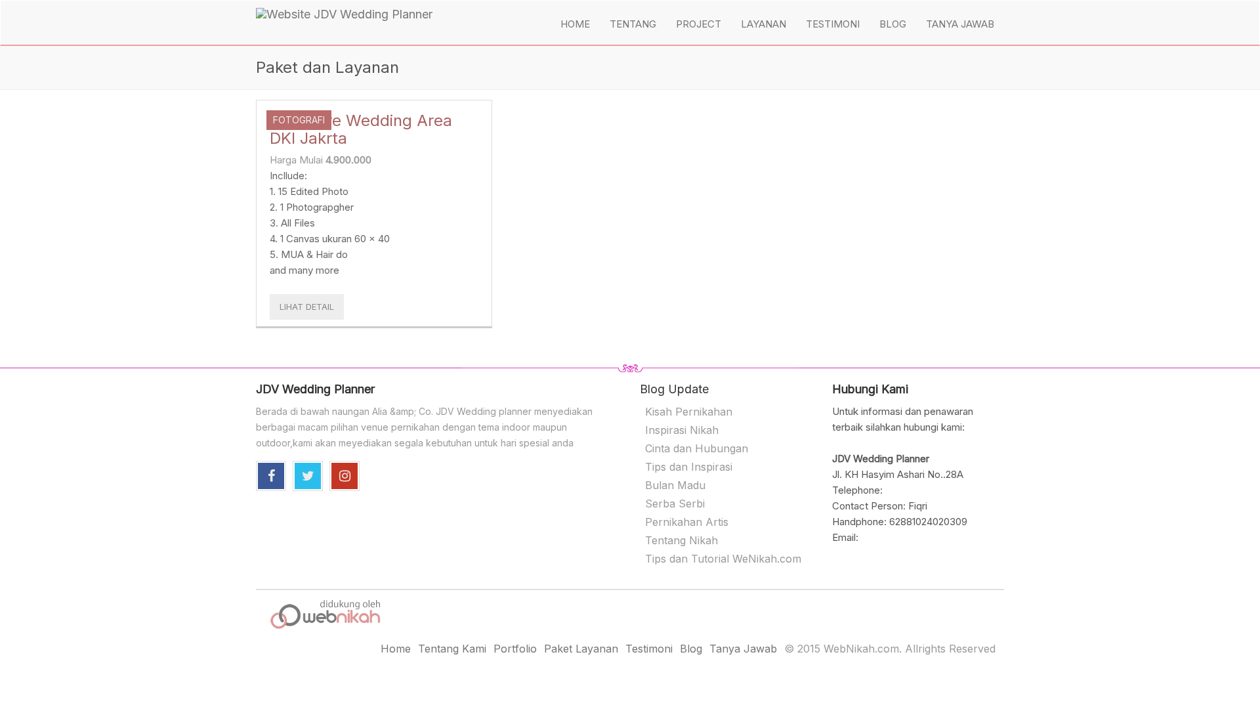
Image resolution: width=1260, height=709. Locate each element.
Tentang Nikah (681, 540)
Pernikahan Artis (686, 521)
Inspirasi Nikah (682, 430)
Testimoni (833, 24)
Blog (892, 24)
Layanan (763, 24)
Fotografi (299, 119)
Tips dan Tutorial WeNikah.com (723, 558)
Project (698, 24)
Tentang (633, 24)
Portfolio (515, 648)
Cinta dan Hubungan (696, 448)
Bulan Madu (675, 485)
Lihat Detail (307, 306)
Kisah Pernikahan (688, 411)
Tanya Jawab (960, 24)
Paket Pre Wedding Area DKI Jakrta (361, 129)
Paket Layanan (581, 648)
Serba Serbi (675, 503)
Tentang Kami (452, 648)
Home (575, 24)
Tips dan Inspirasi (688, 466)
